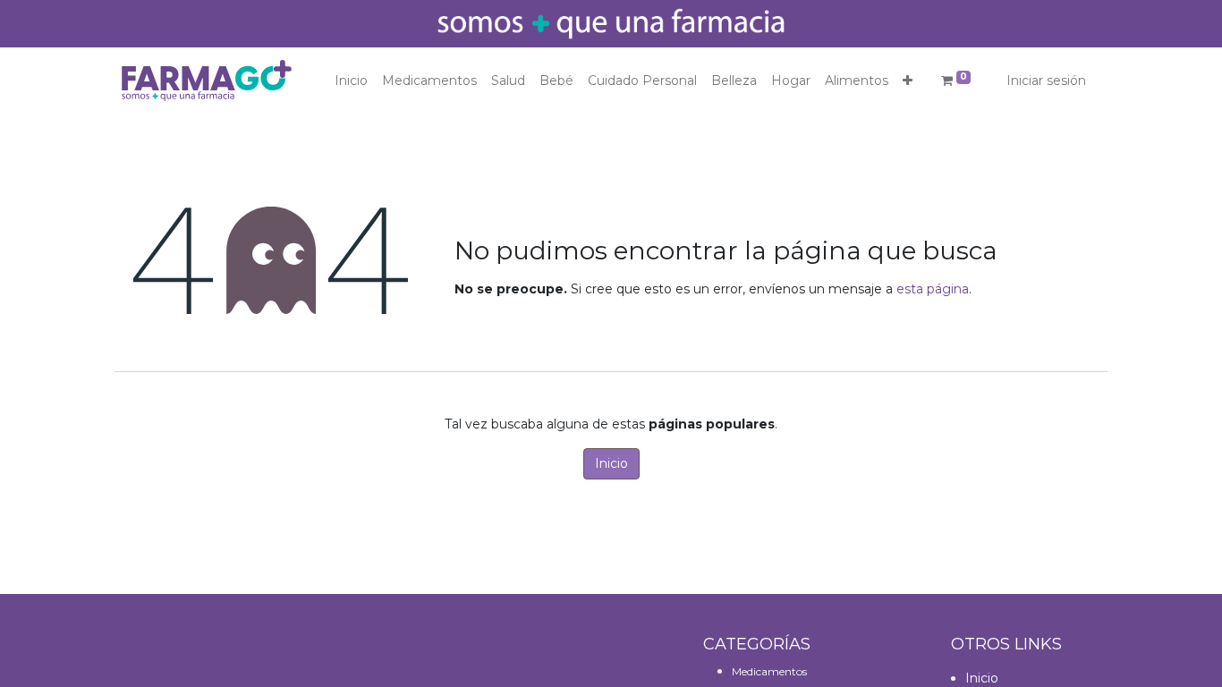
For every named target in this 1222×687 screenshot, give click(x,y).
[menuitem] (351, 81)
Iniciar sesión (1046, 80)
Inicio (611, 463)
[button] (907, 81)
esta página (932, 289)
